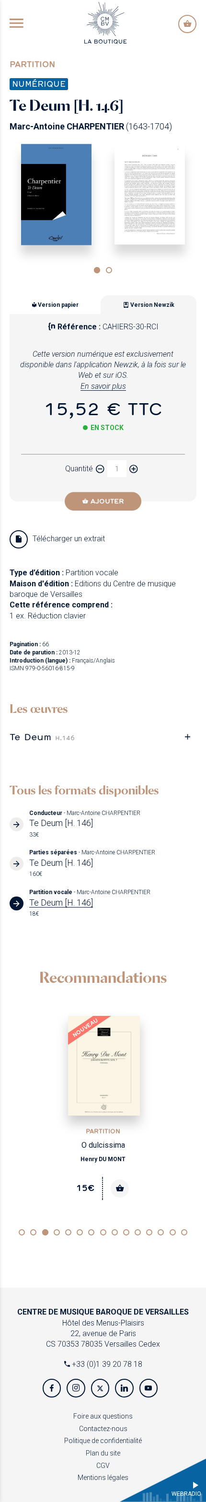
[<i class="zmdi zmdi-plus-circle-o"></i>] (133, 468)
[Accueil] (105, 22)
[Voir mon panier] (187, 24)
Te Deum (42, 736)
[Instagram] (76, 1388)
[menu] (16, 23)
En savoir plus (103, 386)
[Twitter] (100, 1388)
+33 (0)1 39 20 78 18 (106, 1364)
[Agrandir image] (56, 194)
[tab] (103, 736)
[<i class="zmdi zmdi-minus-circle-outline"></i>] (100, 468)
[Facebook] (52, 1388)
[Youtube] (148, 1388)
